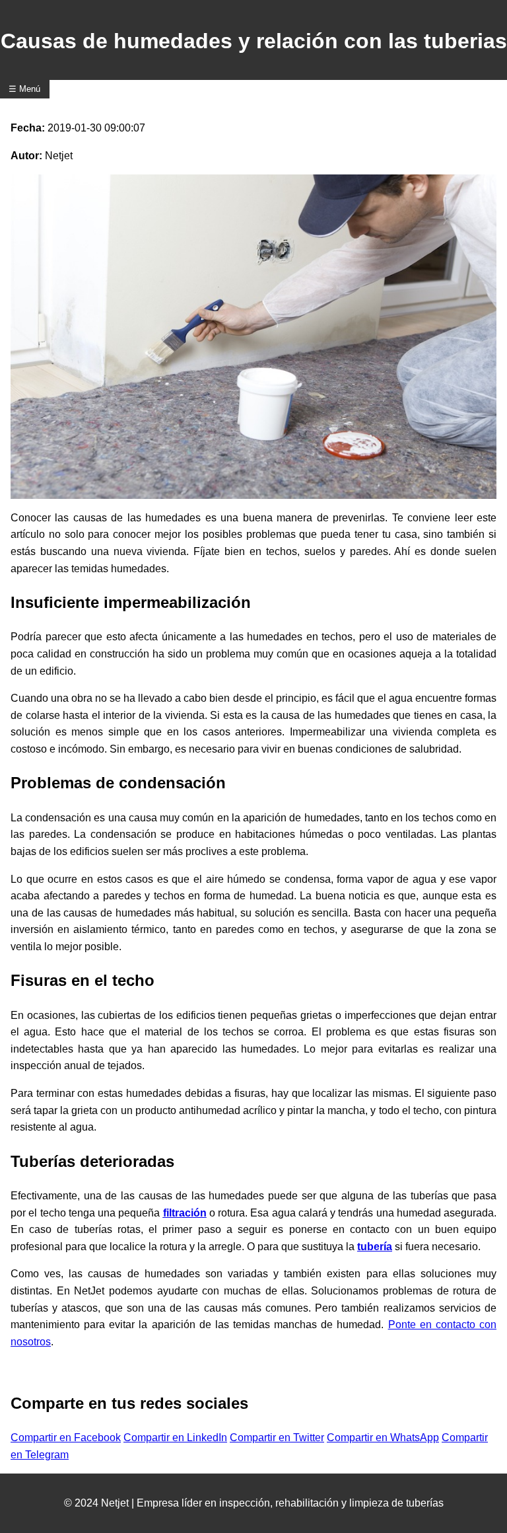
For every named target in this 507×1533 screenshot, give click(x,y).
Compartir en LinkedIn (175, 1437)
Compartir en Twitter (277, 1437)
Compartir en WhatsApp (383, 1437)
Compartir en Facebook (66, 1437)
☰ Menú (24, 89)
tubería (374, 1246)
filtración (185, 1212)
